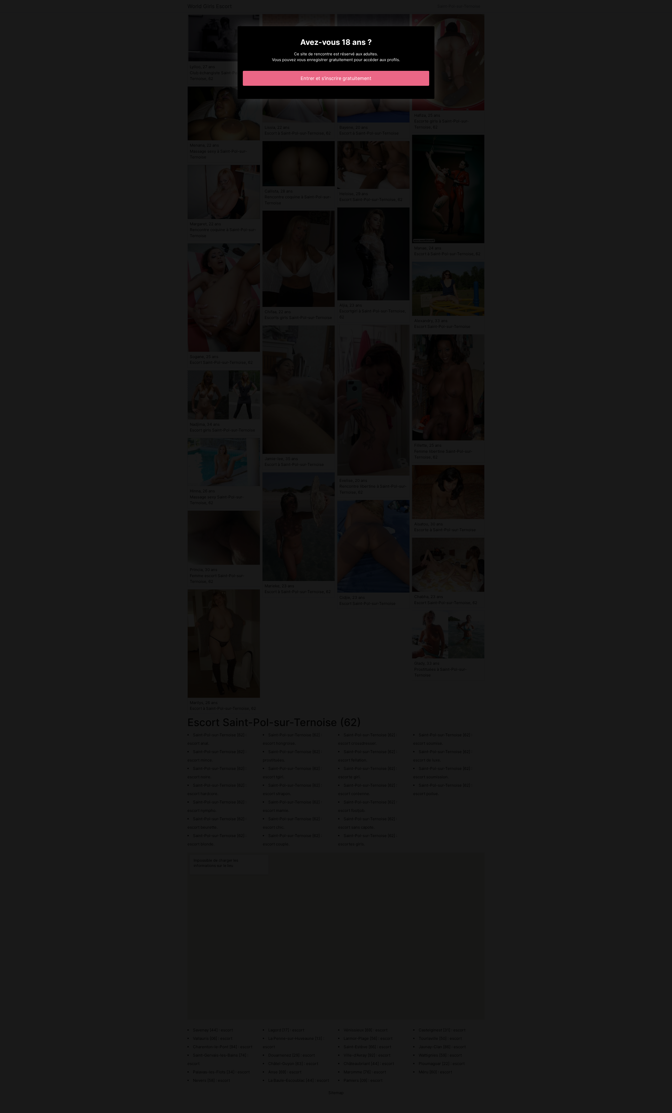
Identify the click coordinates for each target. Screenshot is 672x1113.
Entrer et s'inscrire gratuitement (336, 78)
